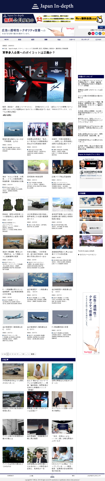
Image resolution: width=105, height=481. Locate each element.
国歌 (40, 149)
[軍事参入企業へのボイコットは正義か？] (38, 79)
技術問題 (35, 337)
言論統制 (59, 188)
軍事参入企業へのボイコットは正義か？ (29, 52)
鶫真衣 (29, 155)
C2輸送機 (9, 147)
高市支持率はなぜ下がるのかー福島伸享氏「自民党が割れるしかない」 (90, 127)
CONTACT (10, 475)
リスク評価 (65, 297)
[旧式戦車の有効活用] (38, 167)
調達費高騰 (6, 267)
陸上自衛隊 (30, 188)
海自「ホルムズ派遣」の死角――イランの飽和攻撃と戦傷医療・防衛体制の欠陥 (13, 179)
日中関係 (65, 149)
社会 (59, 39)
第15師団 (59, 226)
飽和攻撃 (5, 192)
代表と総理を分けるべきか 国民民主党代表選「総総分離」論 (90, 134)
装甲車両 (29, 186)
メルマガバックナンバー (94, 475)
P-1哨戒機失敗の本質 (60, 327)
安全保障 (35, 48)
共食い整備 (66, 299)
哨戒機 (42, 335)
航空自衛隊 (34, 266)
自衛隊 (36, 153)
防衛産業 (65, 48)
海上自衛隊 (19, 189)
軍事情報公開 (61, 336)
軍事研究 (10, 228)
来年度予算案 (60, 225)
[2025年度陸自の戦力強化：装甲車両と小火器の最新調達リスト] (38, 204)
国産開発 (29, 337)
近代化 (34, 186)
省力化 (4, 303)
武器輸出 (46, 48)
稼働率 (17, 266)
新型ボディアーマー (8, 226)
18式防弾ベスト (11, 222)
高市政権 (65, 153)
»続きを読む (7, 115)
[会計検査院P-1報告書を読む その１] (38, 317)
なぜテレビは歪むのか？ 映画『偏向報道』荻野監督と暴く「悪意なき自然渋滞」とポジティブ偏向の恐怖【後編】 (90, 104)
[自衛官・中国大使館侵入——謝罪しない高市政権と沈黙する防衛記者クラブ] (62, 129)
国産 (53, 301)
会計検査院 (6, 301)
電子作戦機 (6, 269)
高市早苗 (54, 155)
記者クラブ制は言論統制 (61, 177)
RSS (73, 475)
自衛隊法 (40, 153)
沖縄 (65, 225)
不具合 (53, 299)
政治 (19, 39)
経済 (32, 39)
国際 (46, 39)
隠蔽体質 (54, 338)
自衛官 (59, 151)
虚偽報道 (68, 262)
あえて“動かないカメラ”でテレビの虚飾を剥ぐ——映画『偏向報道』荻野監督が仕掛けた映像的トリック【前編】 (37, 385)
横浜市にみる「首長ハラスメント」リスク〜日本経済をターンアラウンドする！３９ (90, 120)
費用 (38, 339)
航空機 (34, 339)
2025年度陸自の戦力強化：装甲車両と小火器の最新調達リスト (37, 216)
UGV (35, 262)
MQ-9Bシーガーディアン (9, 264)
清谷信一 (52, 48)
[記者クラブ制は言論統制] (62, 167)
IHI (16, 335)
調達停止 (5, 228)
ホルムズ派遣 (6, 189)
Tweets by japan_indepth (86, 251)
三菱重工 (29, 264)
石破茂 (65, 334)
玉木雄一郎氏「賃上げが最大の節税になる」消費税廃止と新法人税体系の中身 (90, 147)
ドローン (21, 48)
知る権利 (65, 186)
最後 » (33, 354)
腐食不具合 (6, 340)
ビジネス (98, 39)
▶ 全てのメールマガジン (87, 254)
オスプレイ (40, 262)
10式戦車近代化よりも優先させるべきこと (90, 140)
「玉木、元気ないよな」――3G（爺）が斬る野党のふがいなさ (62, 438)
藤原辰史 (59, 48)
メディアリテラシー (61, 182)
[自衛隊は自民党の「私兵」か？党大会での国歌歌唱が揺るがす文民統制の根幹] (38, 129)
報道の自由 (59, 260)
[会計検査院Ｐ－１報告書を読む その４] (38, 279)
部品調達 (39, 301)
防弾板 (15, 229)
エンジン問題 (41, 297)
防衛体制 (14, 190)
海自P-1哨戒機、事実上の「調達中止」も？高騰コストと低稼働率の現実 (13, 254)
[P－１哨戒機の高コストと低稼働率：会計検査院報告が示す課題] (13, 279)
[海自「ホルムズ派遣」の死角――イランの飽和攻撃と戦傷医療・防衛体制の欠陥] (13, 167)
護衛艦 (10, 190)
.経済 (5, 147)
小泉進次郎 (30, 151)
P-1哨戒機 (19, 264)
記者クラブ (55, 153)
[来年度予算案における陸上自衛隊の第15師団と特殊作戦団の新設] (62, 204)
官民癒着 (54, 186)
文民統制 (39, 299)
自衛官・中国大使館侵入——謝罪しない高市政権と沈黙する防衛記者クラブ (62, 141)
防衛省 (60, 153)
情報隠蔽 (5, 339)
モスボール (30, 184)
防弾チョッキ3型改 (8, 229)
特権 (58, 262)
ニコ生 (31, 475)
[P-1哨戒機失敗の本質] (62, 317)
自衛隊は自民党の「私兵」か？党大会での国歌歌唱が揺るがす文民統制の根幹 (37, 141)
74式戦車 (34, 182)
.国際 (54, 149)
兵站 (4, 149)
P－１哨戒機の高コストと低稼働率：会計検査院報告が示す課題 (13, 292)
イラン (16, 187)
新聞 (69, 260)
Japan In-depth (13, 48)
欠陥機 (44, 299)
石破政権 (54, 188)
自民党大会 (42, 151)
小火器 (33, 225)
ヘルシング (28, 48)
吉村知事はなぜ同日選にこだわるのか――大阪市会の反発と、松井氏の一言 (37, 466)
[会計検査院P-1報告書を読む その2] (13, 317)
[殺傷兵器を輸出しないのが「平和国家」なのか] (13, 129)
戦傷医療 (13, 189)
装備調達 (54, 336)
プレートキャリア (7, 224)
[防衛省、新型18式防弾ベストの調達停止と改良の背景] (13, 204)
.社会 (5, 48)
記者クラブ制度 (67, 188)
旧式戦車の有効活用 (35, 177)
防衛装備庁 (18, 267)
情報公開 (65, 260)
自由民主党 (30, 153)
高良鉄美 (5, 231)
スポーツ (72, 39)
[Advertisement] (91, 60)
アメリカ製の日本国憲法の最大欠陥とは (90, 96)
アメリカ (15, 300)
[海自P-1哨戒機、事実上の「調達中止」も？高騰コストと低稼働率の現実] (13, 242)
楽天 (40, 48)
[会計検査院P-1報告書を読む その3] (62, 279)
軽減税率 (61, 263)
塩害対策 (17, 337)
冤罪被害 (54, 184)
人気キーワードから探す (97, 30)
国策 (35, 299)
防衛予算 (39, 186)
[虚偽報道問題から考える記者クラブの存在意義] (62, 242)
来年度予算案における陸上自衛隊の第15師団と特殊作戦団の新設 (62, 216)
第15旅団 (65, 226)
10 (23, 354)
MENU (6, 39)
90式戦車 (39, 182)
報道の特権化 (66, 184)
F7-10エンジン (11, 262)
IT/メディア (85, 39)
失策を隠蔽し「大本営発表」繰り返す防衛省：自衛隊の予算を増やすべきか (37, 254)
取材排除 (59, 184)
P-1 (32, 262)
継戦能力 (41, 184)
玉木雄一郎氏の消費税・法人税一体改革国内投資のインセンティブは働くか (90, 112)
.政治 (30, 149)
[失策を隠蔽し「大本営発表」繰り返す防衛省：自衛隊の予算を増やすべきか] (38, 242)
